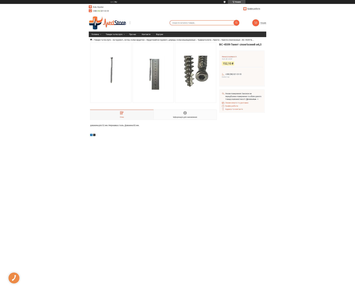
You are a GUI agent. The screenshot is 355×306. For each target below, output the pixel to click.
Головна (95, 34)
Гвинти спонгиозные (230, 40)
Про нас (132, 34)
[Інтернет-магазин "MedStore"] (108, 22)
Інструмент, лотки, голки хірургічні (128, 40)
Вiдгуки (159, 34)
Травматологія (204, 40)
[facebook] (91, 135)
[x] (94, 135)
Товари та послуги (114, 34)
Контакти (146, 34)
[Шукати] (236, 23)
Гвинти (216, 40)
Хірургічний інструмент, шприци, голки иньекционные (171, 40)
